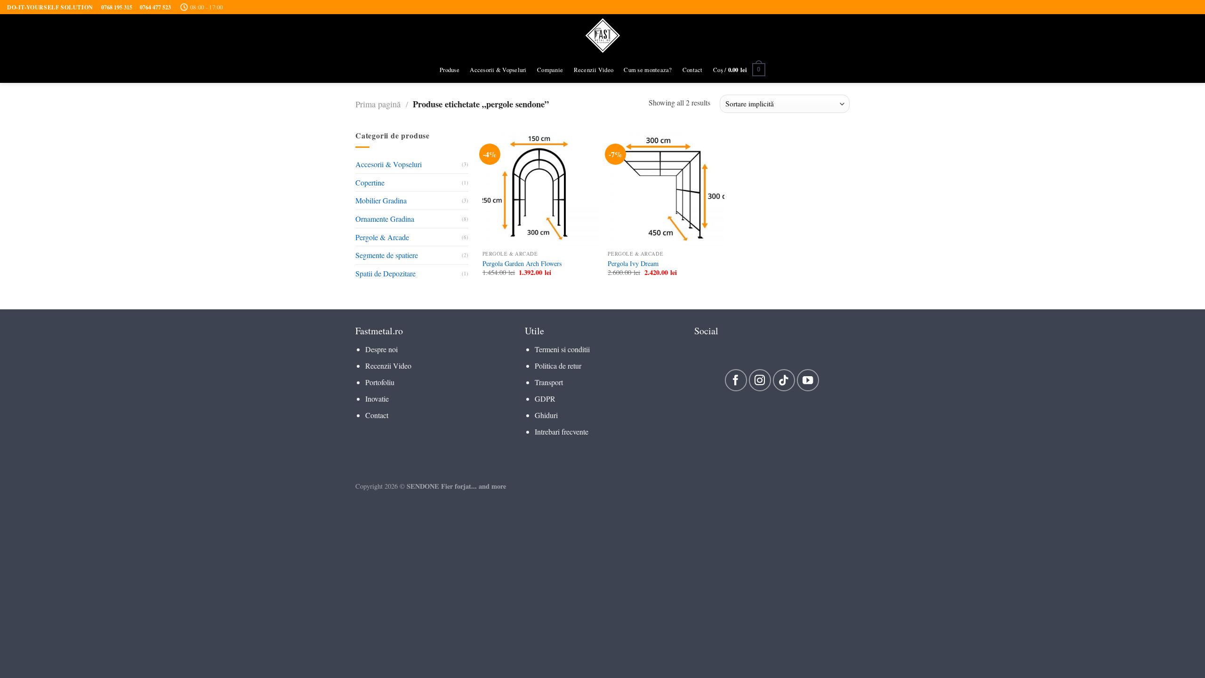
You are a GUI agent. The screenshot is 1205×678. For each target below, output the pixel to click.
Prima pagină (378, 104)
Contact (693, 69)
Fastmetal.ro (379, 330)
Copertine (370, 182)
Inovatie (377, 399)
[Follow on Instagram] (760, 380)
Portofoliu (379, 382)
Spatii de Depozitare (385, 273)
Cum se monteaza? (648, 69)
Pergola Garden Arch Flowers (522, 263)
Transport (549, 382)
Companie (550, 69)
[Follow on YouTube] (808, 380)
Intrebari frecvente (561, 431)
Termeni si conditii (562, 349)
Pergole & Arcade (382, 237)
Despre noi (381, 349)
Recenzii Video (594, 69)
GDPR (545, 399)
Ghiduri (546, 415)
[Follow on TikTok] (784, 380)
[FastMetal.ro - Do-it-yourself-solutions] (602, 35)
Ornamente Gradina (384, 219)
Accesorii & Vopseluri (498, 69)
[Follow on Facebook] (736, 380)
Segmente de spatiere (386, 255)
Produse (449, 69)
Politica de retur (558, 366)
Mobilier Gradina (381, 201)
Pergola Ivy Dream (633, 263)
